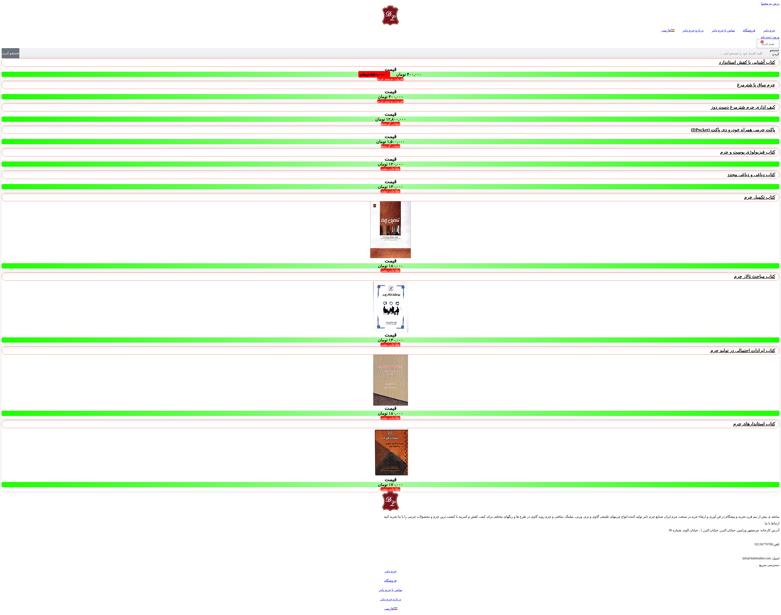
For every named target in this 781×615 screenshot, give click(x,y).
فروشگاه (749, 30)
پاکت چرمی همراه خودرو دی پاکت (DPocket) (733, 129)
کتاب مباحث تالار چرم (754, 276)
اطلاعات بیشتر (390, 168)
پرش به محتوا (770, 3)
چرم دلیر (769, 30)
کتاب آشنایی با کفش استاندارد (747, 62)
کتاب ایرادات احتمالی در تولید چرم (742, 350)
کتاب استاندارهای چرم (754, 423)
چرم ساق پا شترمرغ (756, 84)
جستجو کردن (774, 52)
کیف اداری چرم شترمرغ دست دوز (743, 107)
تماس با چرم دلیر (723, 30)
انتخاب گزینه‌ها (390, 124)
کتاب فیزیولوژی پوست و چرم (747, 152)
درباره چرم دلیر (693, 30)
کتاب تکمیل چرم (759, 197)
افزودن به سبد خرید (390, 79)
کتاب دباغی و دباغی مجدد (751, 174)
